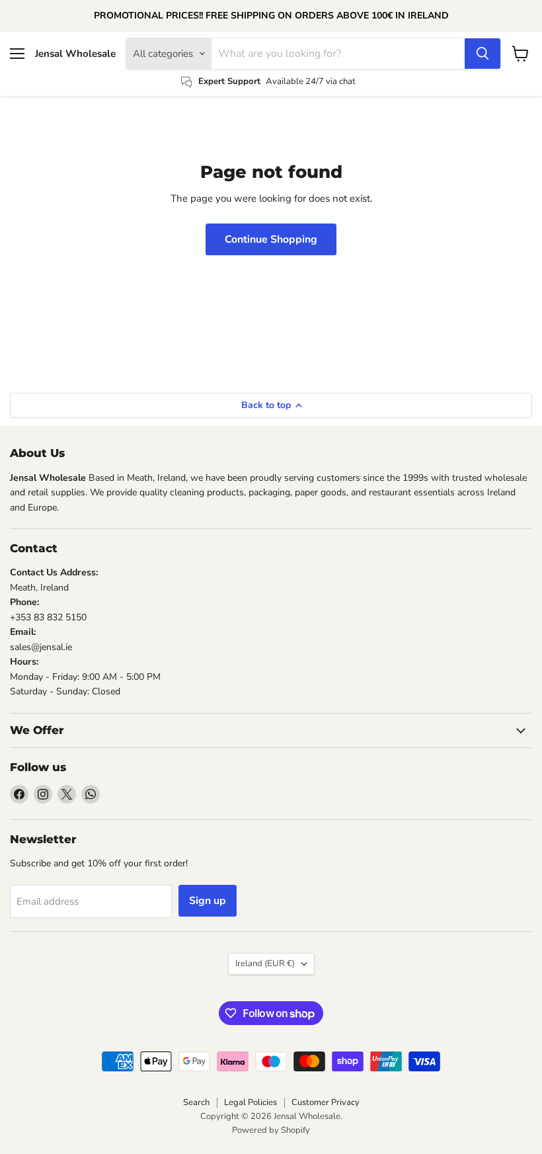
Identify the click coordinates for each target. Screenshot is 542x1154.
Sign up (207, 900)
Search (196, 1102)
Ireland (265, 963)
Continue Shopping (271, 239)
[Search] (482, 53)
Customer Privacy (325, 1102)
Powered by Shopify (271, 1130)
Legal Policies (250, 1102)
